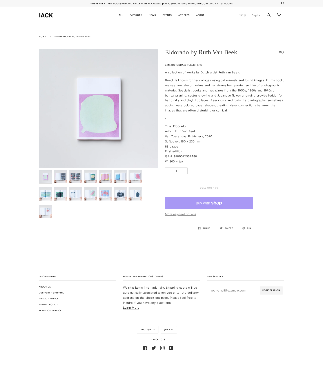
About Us (45, 286)
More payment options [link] (180, 214)
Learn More (131, 307)
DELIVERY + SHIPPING (52, 292)
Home (42, 36)
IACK (156, 339)
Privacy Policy (48, 298)
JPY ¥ (167, 329)
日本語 (242, 15)
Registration (271, 290)
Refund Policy (48, 304)
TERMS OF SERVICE (50, 310)
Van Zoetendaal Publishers (183, 65)
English (146, 329)
